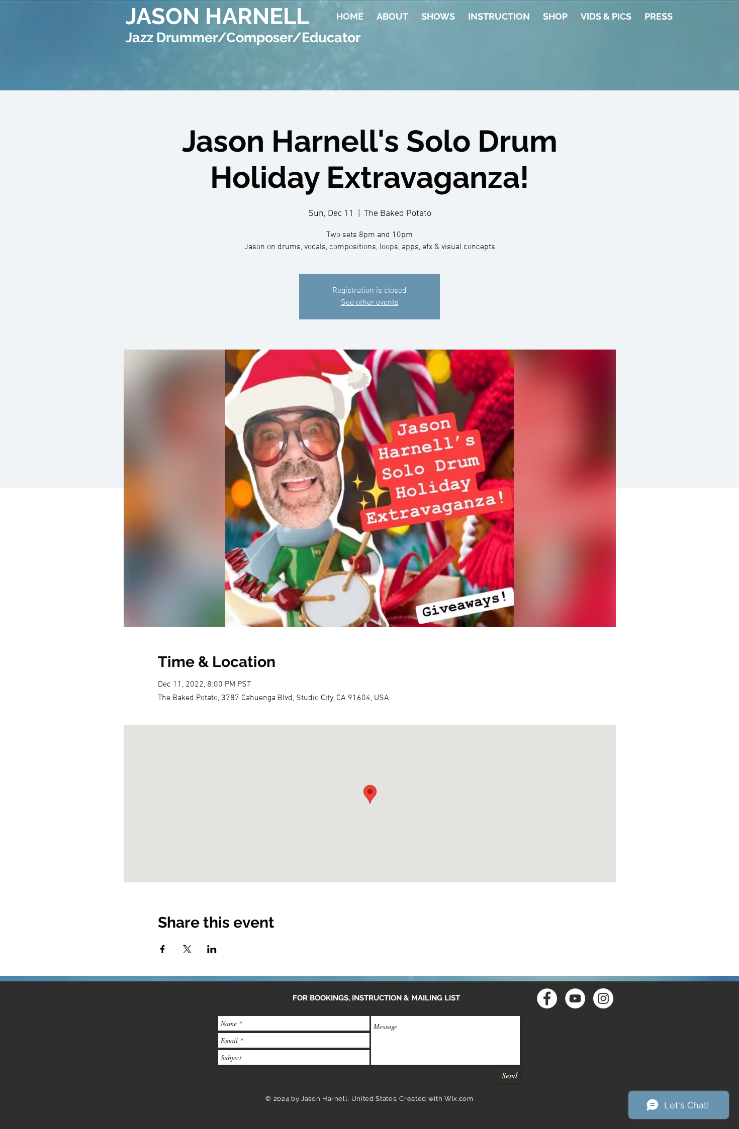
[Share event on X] (187, 949)
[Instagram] (603, 998)
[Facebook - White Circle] (547, 998)
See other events (370, 303)
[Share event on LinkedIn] (212, 949)
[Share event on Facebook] (162, 949)
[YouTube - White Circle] (575, 998)
